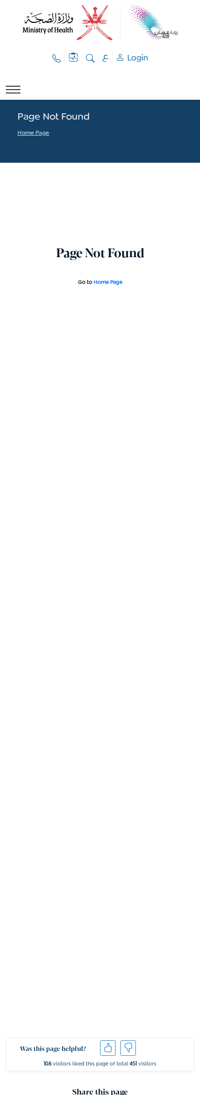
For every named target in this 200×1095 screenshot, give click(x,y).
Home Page (33, 133)
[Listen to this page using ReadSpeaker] (18, 146)
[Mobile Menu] (13, 89)
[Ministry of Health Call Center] (56, 58)
